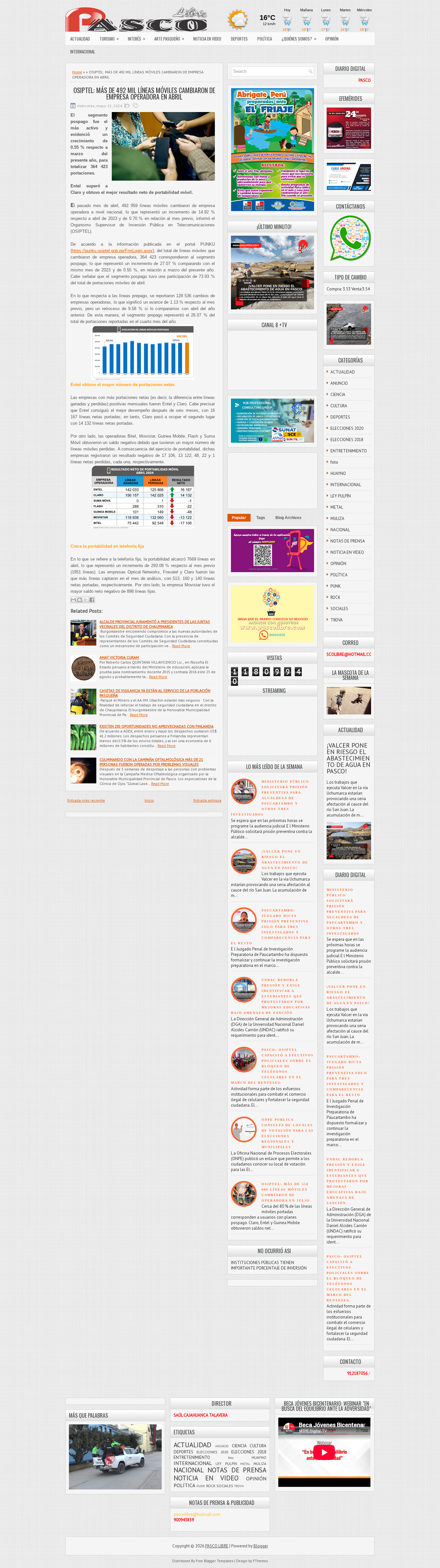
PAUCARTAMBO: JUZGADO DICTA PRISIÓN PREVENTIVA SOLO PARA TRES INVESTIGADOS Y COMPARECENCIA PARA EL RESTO (271, 927)
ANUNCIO (339, 383)
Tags (260, 517)
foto (334, 462)
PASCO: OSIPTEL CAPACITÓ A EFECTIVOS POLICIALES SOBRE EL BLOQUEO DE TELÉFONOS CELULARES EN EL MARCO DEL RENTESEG (272, 1066)
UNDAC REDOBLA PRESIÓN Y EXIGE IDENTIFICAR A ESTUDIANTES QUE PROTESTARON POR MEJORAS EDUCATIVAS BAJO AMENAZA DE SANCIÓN (271, 996)
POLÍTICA (264, 38)
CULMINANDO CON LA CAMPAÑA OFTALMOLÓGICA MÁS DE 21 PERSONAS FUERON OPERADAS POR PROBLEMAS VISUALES (151, 762)
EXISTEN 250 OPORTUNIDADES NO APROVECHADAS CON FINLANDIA (157, 726)
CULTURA (338, 406)
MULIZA (337, 518)
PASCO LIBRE (216, 1546)
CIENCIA (337, 394)
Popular (239, 517)
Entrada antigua (207, 800)
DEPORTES (239, 38)
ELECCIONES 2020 (346, 428)
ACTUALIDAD (80, 38)
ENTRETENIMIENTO (348, 451)
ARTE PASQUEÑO (169, 38)
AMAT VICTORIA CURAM (119, 657)
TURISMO (109, 38)
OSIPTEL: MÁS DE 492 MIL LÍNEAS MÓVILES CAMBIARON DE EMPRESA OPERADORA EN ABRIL (144, 93)
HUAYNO (338, 473)
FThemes (260, 1561)
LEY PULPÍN (340, 496)
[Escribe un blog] (79, 600)
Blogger (260, 1546)
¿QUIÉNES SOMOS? (299, 38)
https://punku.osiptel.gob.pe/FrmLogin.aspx (112, 250)
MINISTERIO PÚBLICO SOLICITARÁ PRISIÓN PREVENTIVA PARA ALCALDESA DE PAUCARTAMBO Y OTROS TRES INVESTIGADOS (270, 798)
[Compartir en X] (85, 600)
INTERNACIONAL (82, 51)
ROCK (335, 597)
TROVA (336, 620)
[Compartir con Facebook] (92, 600)
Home (77, 72)
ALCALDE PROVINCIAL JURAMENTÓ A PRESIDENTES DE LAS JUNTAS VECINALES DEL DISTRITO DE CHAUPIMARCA (155, 624)
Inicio (149, 800)
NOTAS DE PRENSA (347, 541)
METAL (336, 507)
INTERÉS (136, 38)
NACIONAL (340, 530)
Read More (181, 645)
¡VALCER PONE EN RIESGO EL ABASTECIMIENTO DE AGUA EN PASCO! (348, 758)
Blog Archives (288, 517)
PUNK (335, 586)
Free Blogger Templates (214, 1561)
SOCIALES (339, 608)
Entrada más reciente (86, 800)
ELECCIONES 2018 (346, 439)
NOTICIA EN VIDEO (207, 38)
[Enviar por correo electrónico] (73, 600)
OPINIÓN (332, 38)
